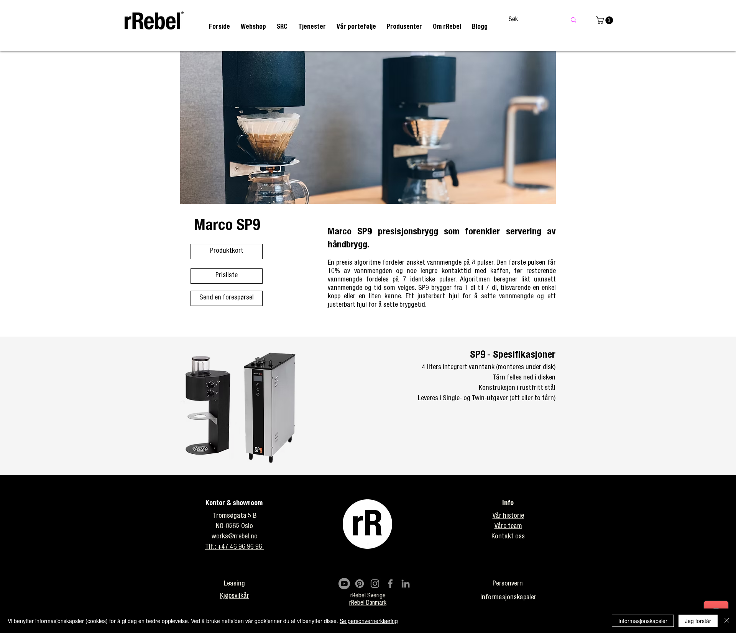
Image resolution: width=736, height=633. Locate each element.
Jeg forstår (698, 621)
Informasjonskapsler (642, 621)
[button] (312, 27)
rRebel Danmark (367, 603)
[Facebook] (390, 583)
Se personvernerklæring (369, 621)
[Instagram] (375, 583)
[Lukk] (726, 621)
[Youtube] (344, 583)
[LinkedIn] (405, 583)
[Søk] (573, 20)
